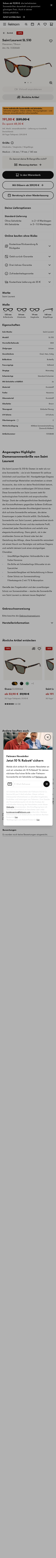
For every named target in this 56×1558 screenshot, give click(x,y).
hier (16, 817)
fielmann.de (41, 777)
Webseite (10, 807)
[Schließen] (48, 737)
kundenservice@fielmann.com (18, 812)
